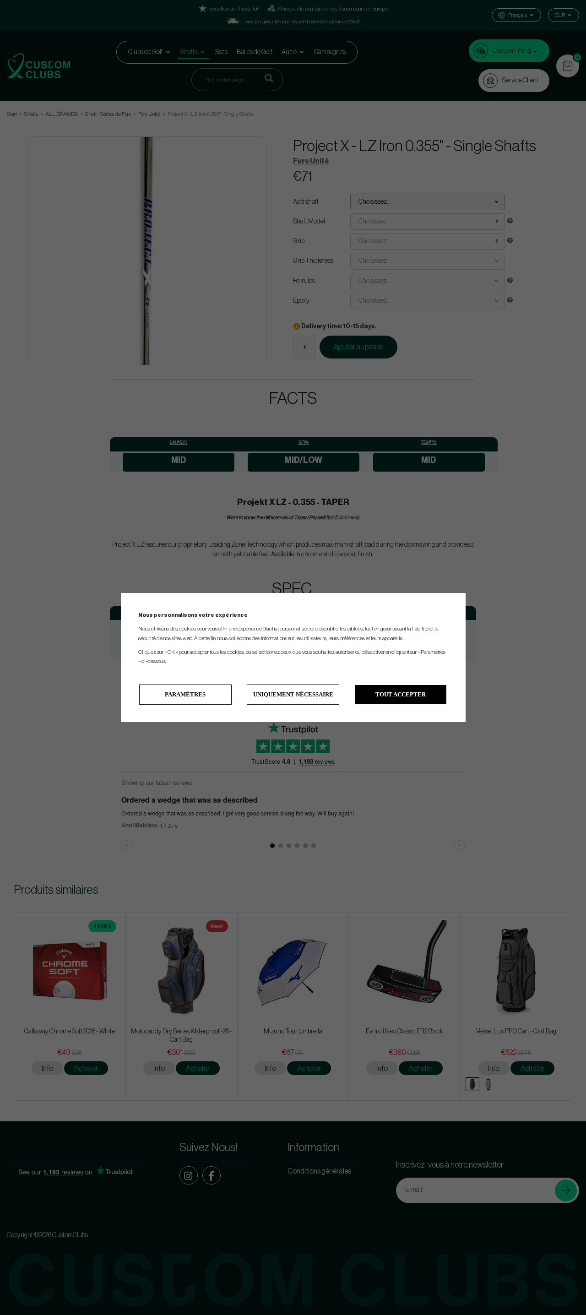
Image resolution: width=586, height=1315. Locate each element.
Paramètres (185, 694)
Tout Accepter (400, 694)
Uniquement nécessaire (293, 694)
